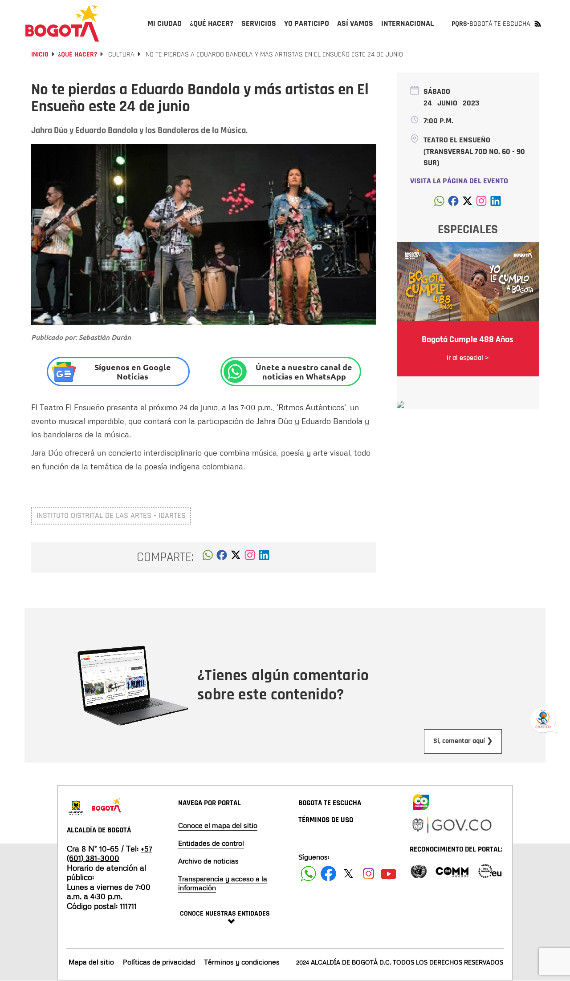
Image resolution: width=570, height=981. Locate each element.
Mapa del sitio (91, 961)
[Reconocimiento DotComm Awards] (452, 870)
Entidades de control (211, 843)
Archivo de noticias (208, 860)
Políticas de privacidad (159, 961)
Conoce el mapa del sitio (217, 825)
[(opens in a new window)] (250, 557)
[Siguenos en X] (348, 873)
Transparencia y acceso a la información (222, 883)
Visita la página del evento (459, 181)
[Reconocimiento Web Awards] (489, 870)
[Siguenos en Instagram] (368, 873)
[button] (208, 557)
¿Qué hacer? (77, 54)
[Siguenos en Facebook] (308, 873)
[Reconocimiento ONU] (419, 870)
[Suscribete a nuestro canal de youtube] (388, 873)
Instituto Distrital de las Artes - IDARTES (111, 515)
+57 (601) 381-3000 (109, 853)
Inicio (40, 54)
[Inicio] (62, 23)
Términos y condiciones (242, 961)
